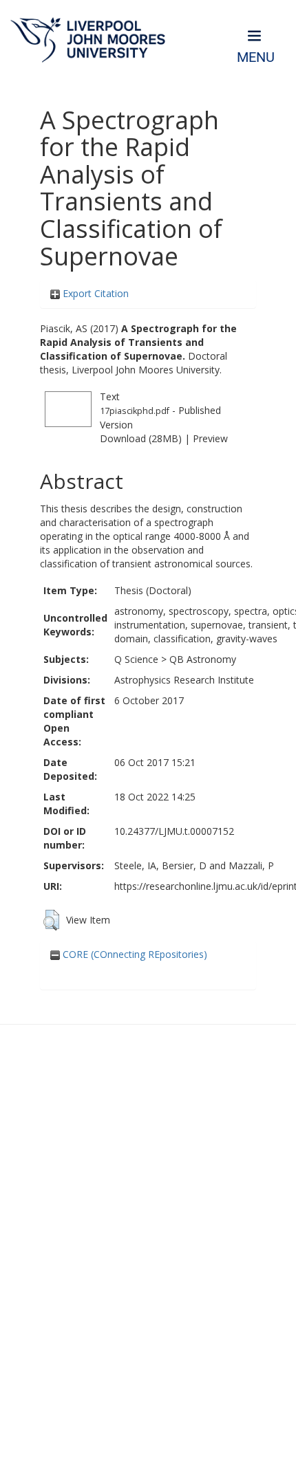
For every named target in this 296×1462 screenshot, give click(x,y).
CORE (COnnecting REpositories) (133, 954)
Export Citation (94, 293)
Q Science (136, 659)
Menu (256, 57)
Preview (210, 438)
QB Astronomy (202, 659)
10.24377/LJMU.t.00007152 (174, 831)
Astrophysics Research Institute (184, 679)
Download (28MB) (141, 438)
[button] (51, 920)
